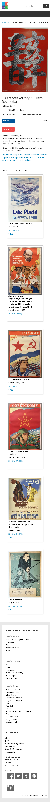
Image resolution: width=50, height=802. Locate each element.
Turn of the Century (14, 672)
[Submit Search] (46, 6)
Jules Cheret (11, 695)
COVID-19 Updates (13, 749)
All (9, 22)
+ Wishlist (8, 129)
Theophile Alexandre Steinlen (18, 711)
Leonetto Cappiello (14, 697)
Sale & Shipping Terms (15, 743)
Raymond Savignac (14, 700)
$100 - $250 (11, 678)
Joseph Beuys (12, 716)
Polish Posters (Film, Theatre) (19, 639)
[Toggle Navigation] (45, 14)
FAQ (7, 741)
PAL (7, 703)
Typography (11, 675)
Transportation (12, 647)
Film (7, 645)
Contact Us (10, 746)
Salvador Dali (11, 722)
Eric (7, 714)
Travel (8, 650)
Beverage (10, 642)
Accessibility (10, 751)
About (7, 738)
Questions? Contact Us (31, 114)
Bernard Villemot (13, 689)
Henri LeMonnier (13, 692)
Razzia (9, 708)
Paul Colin (10, 706)
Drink (8, 667)
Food (8, 653)
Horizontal (10, 670)
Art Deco (10, 664)
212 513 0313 (11, 765)
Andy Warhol (11, 719)
